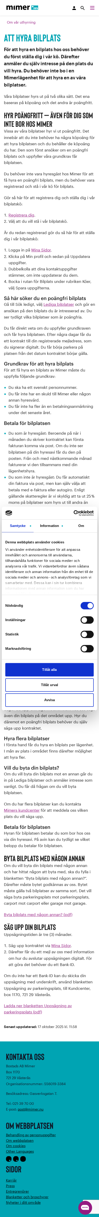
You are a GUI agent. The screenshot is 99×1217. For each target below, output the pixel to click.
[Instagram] (16, 1159)
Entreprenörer (17, 1191)
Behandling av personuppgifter (31, 1135)
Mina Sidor (41, 250)
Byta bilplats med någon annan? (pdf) (38, 914)
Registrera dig (21, 215)
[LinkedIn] (23, 1159)
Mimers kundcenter (22, 810)
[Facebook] (9, 1159)
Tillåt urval (49, 685)
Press (10, 1186)
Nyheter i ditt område (23, 1202)
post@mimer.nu (31, 1109)
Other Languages (20, 1151)
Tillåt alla (49, 670)
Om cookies (16, 1146)
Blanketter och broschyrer (27, 1197)
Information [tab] (49, 526)
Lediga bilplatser (59, 304)
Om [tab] (81, 526)
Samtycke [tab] (18, 526)
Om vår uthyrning (21, 22)
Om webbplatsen (20, 1140)
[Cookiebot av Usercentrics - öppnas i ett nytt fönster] (73, 513)
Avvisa (49, 700)
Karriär (11, 1180)
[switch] (87, 620)
